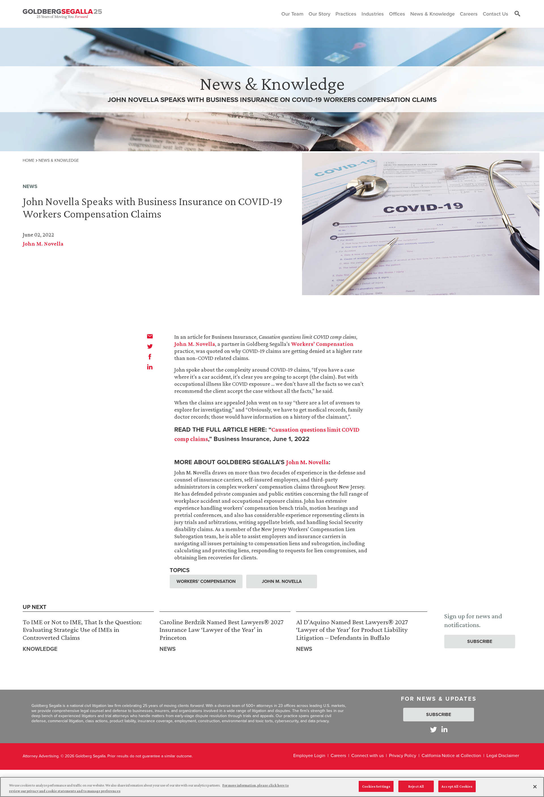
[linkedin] (150, 367)
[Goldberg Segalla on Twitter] (433, 729)
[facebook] (150, 356)
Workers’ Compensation (322, 344)
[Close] (535, 786)
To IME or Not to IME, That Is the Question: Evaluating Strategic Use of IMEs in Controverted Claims (82, 629)
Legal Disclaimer (502, 755)
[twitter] (150, 346)
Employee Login (309, 755)
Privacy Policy (402, 755)
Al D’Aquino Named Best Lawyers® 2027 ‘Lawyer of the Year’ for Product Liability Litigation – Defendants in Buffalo (352, 629)
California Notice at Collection (451, 755)
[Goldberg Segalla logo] (62, 14)
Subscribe (479, 641)
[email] (150, 336)
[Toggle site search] (517, 14)
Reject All (416, 786)
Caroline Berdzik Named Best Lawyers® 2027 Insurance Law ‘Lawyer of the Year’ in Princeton (222, 629)
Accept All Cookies (456, 786)
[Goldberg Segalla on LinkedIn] (444, 729)
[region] (272, 787)
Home (28, 160)
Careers (338, 755)
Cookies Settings (376, 786)
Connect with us (367, 755)
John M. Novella (43, 243)
